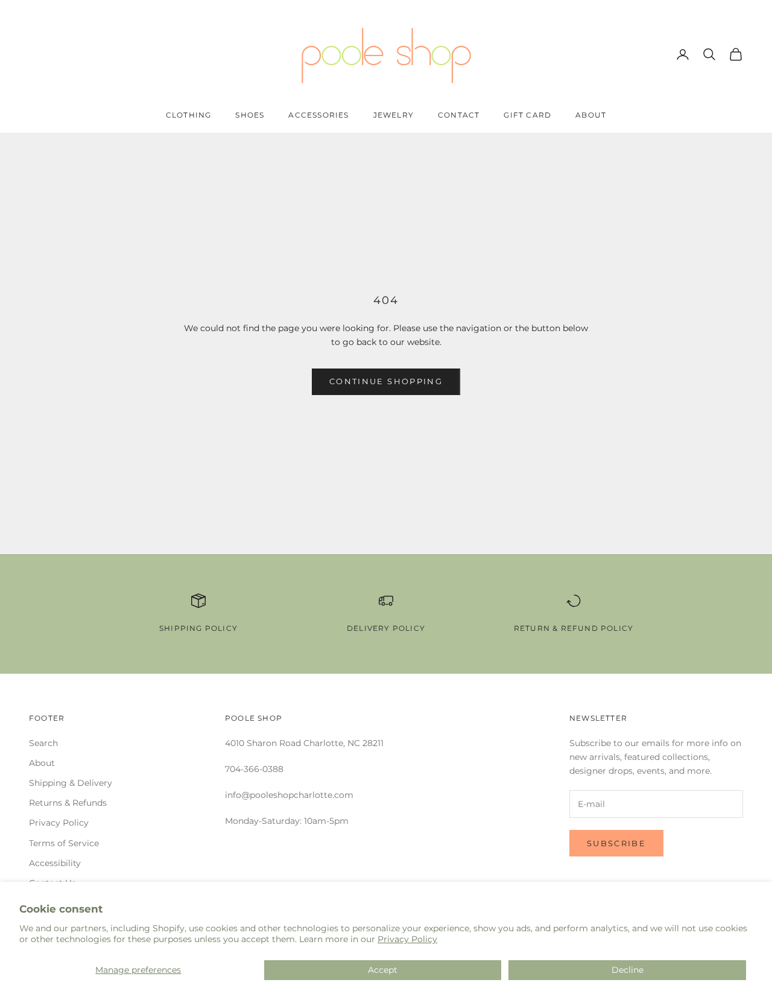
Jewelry (393, 114)
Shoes (249, 114)
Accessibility (55, 863)
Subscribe (616, 843)
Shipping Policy (198, 628)
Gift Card (527, 114)
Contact (458, 114)
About (590, 114)
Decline (628, 969)
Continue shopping (386, 381)
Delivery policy (386, 628)
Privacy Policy (407, 939)
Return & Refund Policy (573, 628)
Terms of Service (64, 843)
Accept (382, 969)
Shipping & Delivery (70, 782)
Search (43, 743)
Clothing (189, 114)
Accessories (318, 114)
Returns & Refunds (68, 802)
